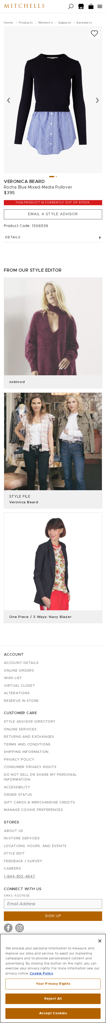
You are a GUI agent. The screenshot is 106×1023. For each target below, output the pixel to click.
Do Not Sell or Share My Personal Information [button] (40, 777)
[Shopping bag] (91, 7)
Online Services (20, 729)
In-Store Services (22, 838)
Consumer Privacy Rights (30, 767)
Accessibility (17, 787)
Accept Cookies (53, 1013)
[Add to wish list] (94, 33)
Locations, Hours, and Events (35, 846)
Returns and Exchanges (29, 737)
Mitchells (25, 6)
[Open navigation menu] (100, 6)
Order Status (18, 794)
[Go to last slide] (8, 99)
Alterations (17, 693)
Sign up (53, 916)
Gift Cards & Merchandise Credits (39, 802)
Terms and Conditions (27, 744)
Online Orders (19, 670)
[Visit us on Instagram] (19, 927)
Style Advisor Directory (29, 721)
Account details (21, 663)
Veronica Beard (24, 181)
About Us (13, 831)
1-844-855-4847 (19, 876)
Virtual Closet (19, 685)
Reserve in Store (21, 701)
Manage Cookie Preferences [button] (33, 810)
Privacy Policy (19, 759)
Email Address (17, 895)
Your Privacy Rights (53, 984)
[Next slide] (97, 99)
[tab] (51, 176)
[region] (53, 978)
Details (12, 237)
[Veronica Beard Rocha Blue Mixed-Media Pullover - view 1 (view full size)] (53, 99)
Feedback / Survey (23, 861)
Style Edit (14, 853)
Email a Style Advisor (53, 214)
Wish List (13, 678)
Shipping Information (26, 752)
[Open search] (71, 7)
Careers (12, 868)
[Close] (99, 941)
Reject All (53, 998)
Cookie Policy (41, 973)
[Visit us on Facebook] (8, 927)
